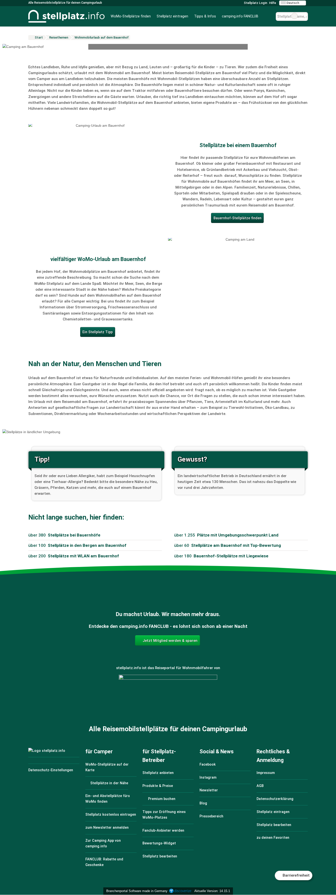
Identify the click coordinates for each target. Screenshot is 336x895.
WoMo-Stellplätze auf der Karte (107, 767)
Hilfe (272, 3)
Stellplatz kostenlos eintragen (110, 814)
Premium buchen (161, 799)
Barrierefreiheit (296, 875)
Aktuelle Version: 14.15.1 (212, 891)
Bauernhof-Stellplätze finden (237, 218)
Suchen (304, 16)
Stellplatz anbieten (158, 773)
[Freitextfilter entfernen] (294, 16)
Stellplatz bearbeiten (159, 856)
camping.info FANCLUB (240, 16)
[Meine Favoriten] (268, 16)
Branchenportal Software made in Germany (135, 891)
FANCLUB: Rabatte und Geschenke (104, 862)
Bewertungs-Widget (159, 843)
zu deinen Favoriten (273, 838)
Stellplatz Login (255, 3)
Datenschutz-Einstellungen (50, 770)
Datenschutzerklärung (275, 799)
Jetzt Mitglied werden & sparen (170, 640)
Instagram (207, 777)
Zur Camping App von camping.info (103, 843)
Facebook (207, 764)
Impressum (266, 773)
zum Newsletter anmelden (107, 828)
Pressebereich (211, 816)
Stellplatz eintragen (172, 16)
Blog (203, 803)
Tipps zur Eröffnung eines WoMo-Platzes (164, 815)
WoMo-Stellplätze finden (131, 16)
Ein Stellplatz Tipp (97, 332)
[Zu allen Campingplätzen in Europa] (168, 701)
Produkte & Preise (157, 786)
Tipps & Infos (205, 16)
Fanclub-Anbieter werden (163, 830)
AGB (260, 786)
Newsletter (208, 790)
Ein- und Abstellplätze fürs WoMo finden (107, 799)
